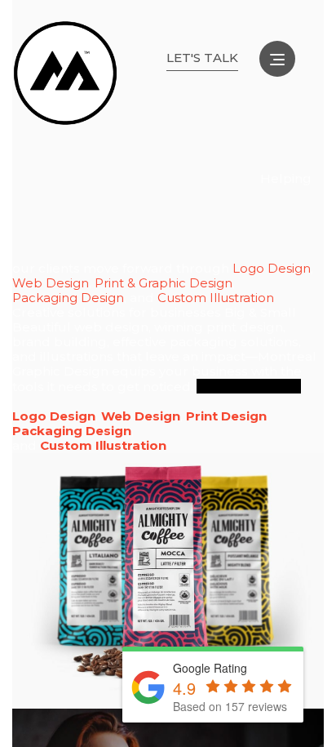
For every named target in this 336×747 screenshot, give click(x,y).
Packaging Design (68, 298)
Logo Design (271, 268)
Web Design (50, 283)
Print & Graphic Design (163, 283)
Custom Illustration (215, 298)
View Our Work (249, 386)
